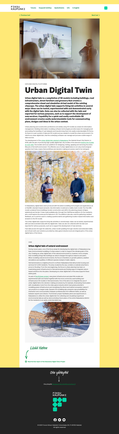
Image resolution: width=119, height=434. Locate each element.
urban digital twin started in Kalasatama (54, 140)
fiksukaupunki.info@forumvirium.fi (64, 384)
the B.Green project (42, 276)
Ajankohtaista (59, 8)
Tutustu (33, 8)
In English (75, 8)
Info (68, 8)
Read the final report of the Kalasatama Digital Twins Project (46, 362)
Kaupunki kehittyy (45, 8)
